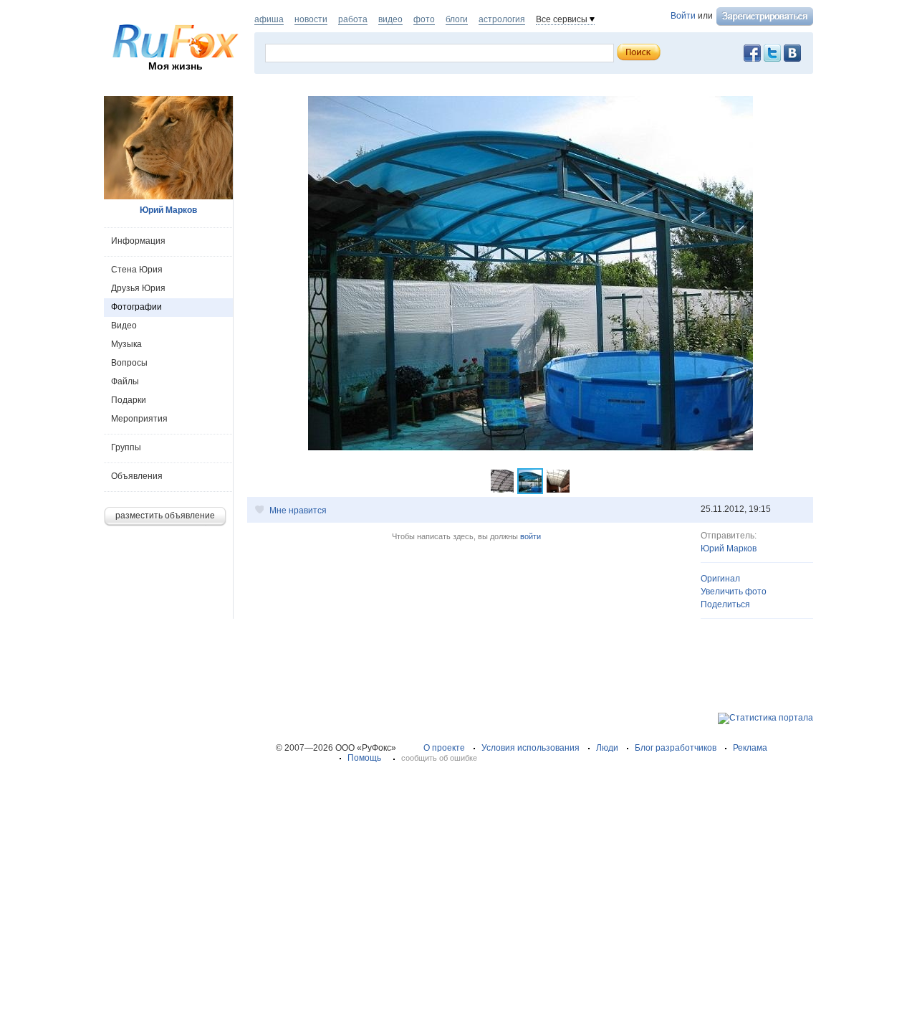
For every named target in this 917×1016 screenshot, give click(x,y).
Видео (124, 326)
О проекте (444, 748)
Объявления (137, 476)
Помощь (364, 758)
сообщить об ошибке (439, 758)
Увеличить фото (734, 592)
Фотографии (136, 307)
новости (310, 19)
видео (390, 19)
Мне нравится (298, 510)
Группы (126, 447)
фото (424, 19)
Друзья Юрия (138, 288)
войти (530, 536)
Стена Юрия (137, 270)
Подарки (128, 400)
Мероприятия (139, 419)
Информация (138, 241)
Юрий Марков (729, 548)
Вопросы (129, 363)
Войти (683, 16)
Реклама (750, 748)
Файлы (125, 381)
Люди (607, 748)
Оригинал (720, 579)
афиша (269, 19)
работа (353, 19)
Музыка (126, 344)
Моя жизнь (175, 66)
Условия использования (530, 748)
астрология (502, 19)
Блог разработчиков (675, 748)
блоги (457, 19)
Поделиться (725, 604)
